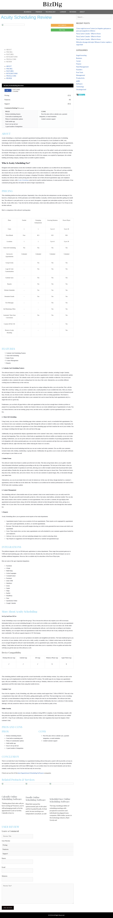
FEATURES (10, 54)
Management (80, 75)
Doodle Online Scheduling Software (36, 798)
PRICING (9, 52)
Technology (51, 12)
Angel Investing (81, 55)
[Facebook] (102, 4)
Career (63, 12)
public (78, 81)
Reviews (73, 12)
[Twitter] (106, 4)
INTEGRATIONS (11, 57)
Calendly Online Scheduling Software (12, 798)
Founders (79, 70)
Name (4, 858)
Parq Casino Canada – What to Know (88, 34)
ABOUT (9, 50)
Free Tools (79, 72)
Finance (39, 12)
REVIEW (9, 62)
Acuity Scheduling (23, 180)
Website (4, 876)
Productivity (80, 78)
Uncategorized (81, 89)
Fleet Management (82, 67)
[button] (62, 25)
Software (79, 84)
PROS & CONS (11, 59)
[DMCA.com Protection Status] (80, 95)
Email (3, 867)
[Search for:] (94, 17)
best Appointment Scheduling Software (31, 773)
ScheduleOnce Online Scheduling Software (60, 800)
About (82, 12)
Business (27, 12)
